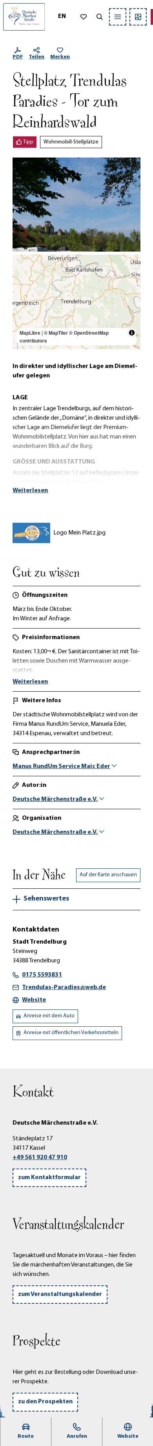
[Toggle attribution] (132, 332)
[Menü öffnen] (117, 16)
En (62, 16)
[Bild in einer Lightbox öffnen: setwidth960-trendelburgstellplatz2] (76, 205)
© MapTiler (56, 332)
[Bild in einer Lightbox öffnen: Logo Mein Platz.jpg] (31, 533)
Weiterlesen (30, 490)
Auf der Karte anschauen (108, 875)
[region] (76, 302)
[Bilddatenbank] (138, 16)
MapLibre (30, 332)
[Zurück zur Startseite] (24, 17)
